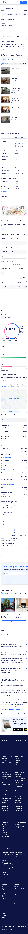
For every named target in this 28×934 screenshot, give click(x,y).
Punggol (16, 762)
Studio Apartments (5, 751)
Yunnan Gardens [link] (8, 5)
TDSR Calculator (18, 798)
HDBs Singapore (5, 758)
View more (4, 802)
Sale (4, 59)
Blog (2, 891)
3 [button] (13, 264)
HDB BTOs (4, 764)
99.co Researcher (11, 540)
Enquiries (6, 862)
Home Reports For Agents (19, 888)
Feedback (3, 893)
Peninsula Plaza (5, 830)
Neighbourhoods (17, 894)
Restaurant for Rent (5, 817)
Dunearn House (5, 782)
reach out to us (5, 706)
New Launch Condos (6, 745)
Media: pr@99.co (7, 865)
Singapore (4, 915)
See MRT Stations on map (7, 469)
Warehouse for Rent (5, 816)
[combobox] (14, 420)
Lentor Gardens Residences (7, 776)
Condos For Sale (5, 744)
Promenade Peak (5, 800)
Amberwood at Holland (6, 784)
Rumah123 (4, 908)
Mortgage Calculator (19, 794)
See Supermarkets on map (7, 484)
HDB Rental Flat (18, 742)
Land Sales (16, 890)
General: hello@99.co (8, 863)
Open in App (23, 2)
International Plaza (18, 839)
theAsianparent (17, 905)
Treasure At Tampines (6, 792)
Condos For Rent (18, 744)
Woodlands (17, 758)
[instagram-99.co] (6, 926)
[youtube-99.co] (10, 926)
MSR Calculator (18, 800)
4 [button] (15, 264)
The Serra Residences (19, 784)
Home (2, 5)
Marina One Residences (6, 798)
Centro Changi (4, 838)
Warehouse (17, 816)
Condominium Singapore (6, 762)
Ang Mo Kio (17, 764)
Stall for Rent (4, 812)
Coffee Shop (17, 817)
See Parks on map (5, 496)
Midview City (4, 832)
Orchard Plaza (18, 841)
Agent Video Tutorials (18, 899)
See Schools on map (6, 457)
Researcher (16, 886)
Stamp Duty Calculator (19, 796)
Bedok (16, 766)
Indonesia (3, 917)
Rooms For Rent (18, 749)
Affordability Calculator (19, 792)
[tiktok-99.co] (14, 926)
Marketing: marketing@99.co (9, 864)
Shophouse (4, 814)
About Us (3, 886)
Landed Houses (4, 747)
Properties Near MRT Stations (19, 896)
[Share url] (23, 55)
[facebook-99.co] (2, 926)
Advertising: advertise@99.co (9, 867)
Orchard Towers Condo (6, 794)
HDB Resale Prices (5, 768)
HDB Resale (4, 742)
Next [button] (18, 264)
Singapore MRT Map (5, 760)
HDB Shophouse (18, 812)
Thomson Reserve (5, 780)
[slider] (22, 349)
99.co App (16, 897)
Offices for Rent (5, 810)
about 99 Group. (15, 711)
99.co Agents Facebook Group (9, 868)
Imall (3, 826)
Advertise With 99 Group (18, 892)
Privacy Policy (4, 898)
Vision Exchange (5, 828)
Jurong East (17, 760)
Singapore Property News (6, 766)
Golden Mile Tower (5, 836)
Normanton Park (5, 796)
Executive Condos (5, 749)
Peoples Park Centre (19, 836)
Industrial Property (18, 810)
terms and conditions (15, 709)
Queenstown (17, 768)
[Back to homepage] (5, 2)
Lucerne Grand (4, 778)
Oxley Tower (17, 837)
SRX (2, 907)
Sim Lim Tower (4, 834)
